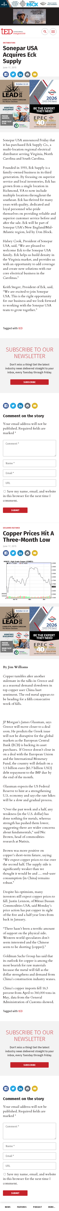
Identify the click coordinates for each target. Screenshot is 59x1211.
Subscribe (29, 382)
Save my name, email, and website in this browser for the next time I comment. (29, 496)
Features (22, 1207)
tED (20, 328)
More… (51, 1207)
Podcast (37, 1207)
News (7, 1207)
